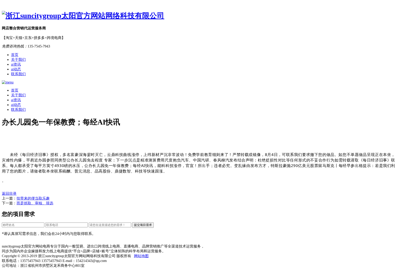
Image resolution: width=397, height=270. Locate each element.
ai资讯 (16, 64)
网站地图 (141, 256)
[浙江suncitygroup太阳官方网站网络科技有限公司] (198, 16)
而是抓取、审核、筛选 (35, 203)
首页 (14, 55)
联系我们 (18, 74)
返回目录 (9, 193)
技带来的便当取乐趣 (33, 198)
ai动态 (16, 69)
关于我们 (18, 59)
